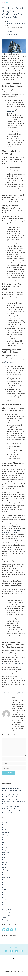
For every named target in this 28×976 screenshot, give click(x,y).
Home (4, 867)
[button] (19, 2)
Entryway (5, 850)
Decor (4, 840)
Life (3, 882)
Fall (3, 855)
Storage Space (7, 912)
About (14, 958)
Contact (14, 965)
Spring (4, 907)
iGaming (5, 870)
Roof (3, 902)
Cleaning (5, 835)
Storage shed (6, 910)
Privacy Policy (14, 961)
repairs (4, 900)
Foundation (6, 860)
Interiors (5, 872)
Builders (5, 830)
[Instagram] (21, 951)
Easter (4, 845)
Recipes (4, 897)
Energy (4, 847)
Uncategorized (7, 920)
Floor (4, 857)
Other (4, 887)
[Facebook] (11, 951)
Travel (4, 917)
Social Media (6, 905)
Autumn (4, 822)
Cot (3, 837)
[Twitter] (16, 951)
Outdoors (5, 890)
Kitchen (4, 875)
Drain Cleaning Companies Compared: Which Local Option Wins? (12, 790)
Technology (6, 915)
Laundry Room (7, 880)
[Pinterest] (6, 951)
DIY (3, 842)
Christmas (5, 832)
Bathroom (5, 825)
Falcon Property (7, 852)
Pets (3, 892)
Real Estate (11, 32)
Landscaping (6, 877)
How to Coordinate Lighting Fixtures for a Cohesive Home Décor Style (13, 801)
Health (4, 865)
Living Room (6, 885)
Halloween (5, 862)
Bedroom (5, 827)
